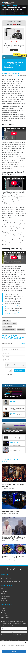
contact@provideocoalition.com (12, 581)
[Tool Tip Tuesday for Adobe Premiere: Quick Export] (6, 443)
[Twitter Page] (11, 569)
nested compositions (9, 329)
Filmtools (3, 608)
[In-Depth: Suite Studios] (14, 500)
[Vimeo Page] (20, 569)
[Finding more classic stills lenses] (6, 414)
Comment (23, 75)
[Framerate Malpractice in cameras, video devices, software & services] (6, 437)
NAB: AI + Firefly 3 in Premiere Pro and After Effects (13, 557)
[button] (25, 642)
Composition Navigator (9, 323)
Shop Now (14, 50)
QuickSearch (21, 329)
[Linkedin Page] (17, 569)
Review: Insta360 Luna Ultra (17, 403)
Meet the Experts (5, 596)
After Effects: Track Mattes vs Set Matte (13, 485)
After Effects (6, 320)
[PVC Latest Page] (23, 421)
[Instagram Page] (14, 569)
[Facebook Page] (7, 569)
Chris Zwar (11, 488)
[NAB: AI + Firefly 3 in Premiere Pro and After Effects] (14, 548)
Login (24, 343)
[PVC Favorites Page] (23, 385)
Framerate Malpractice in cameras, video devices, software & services (16, 439)
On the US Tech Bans (15, 450)
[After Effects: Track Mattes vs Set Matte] (14, 473)
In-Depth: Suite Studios (10, 511)
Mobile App (4, 591)
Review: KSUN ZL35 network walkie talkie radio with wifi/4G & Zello (17, 410)
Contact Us (4, 601)
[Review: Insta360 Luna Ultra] (6, 402)
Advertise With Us (6, 589)
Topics (3, 593)
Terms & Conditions (21, 634)
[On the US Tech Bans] (6, 449)
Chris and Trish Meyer (11, 73)
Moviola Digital (5, 617)
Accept (14, 651)
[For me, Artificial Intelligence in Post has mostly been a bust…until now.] (14, 525)
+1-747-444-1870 (6, 578)
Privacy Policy (4, 635)
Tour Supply (4, 613)
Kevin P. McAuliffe (13, 513)
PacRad (3, 610)
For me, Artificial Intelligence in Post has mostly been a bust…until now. (13, 538)
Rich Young (11, 560)
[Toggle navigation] (25, 2)
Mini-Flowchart (7, 326)
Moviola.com (4, 615)
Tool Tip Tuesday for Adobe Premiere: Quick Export (16, 444)
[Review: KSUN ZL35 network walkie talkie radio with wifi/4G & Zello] (6, 408)
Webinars (3, 598)
